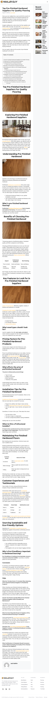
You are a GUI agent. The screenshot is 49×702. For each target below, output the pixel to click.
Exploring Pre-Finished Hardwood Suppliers (13, 61)
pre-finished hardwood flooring (20, 617)
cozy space (22, 495)
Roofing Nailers (24, 688)
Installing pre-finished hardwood (10, 399)
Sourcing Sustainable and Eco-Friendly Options (14, 80)
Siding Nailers (24, 686)
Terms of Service (39, 697)
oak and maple (22, 357)
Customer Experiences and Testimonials (13, 78)
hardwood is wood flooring (14, 184)
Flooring (42, 680)
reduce (25, 147)
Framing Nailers (24, 684)
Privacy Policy (31, 697)
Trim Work (42, 688)
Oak (31, 684)
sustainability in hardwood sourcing (17, 528)
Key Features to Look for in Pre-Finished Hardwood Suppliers (15, 68)
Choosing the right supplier (8, 310)
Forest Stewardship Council (22, 650)
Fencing (42, 682)
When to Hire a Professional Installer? (13, 75)
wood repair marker (19, 460)
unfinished (4, 634)
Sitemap (45, 697)
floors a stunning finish (19, 255)
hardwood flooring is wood (15, 208)
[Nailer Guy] (9, 2)
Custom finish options (10, 324)
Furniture (42, 684)
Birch (32, 680)
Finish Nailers (24, 682)
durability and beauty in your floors (14, 570)
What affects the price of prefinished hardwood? (16, 73)
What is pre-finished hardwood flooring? (14, 64)
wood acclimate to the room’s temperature (19, 405)
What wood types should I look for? (13, 70)
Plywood (32, 688)
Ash (31, 682)
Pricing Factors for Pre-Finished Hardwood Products (15, 71)
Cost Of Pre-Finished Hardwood (18, 626)
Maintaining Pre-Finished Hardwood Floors (13, 77)
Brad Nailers (23, 680)
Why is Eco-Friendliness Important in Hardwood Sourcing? (16, 82)
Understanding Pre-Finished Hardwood (12, 62)
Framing (42, 686)
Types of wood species (8, 305)
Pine (32, 686)
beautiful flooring (6, 141)
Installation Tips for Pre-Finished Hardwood (13, 74)
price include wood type (13, 356)
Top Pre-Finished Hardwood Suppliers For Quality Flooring (16, 59)
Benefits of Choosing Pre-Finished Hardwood (14, 65)
